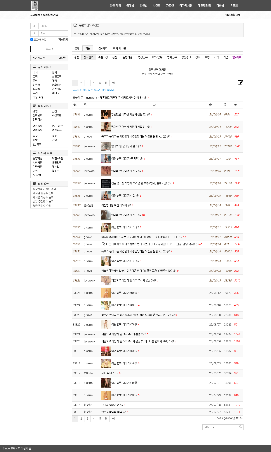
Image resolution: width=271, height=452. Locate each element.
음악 (35, 80)
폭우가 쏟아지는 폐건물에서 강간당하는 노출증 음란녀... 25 (133, 251)
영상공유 (37, 125)
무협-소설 (57, 158)
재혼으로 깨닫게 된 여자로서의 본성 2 (122, 334)
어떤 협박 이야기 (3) (122, 395)
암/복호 (37, 144)
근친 (54, 111)
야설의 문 (26, 448)
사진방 (157, 5)
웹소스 (55, 171)
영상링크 (57, 129)
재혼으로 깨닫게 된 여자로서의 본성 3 (132, 280)
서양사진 (37, 162)
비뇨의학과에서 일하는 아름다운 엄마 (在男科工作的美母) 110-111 (140, 237)
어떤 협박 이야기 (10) (123, 261)
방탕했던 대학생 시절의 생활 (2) (129, 114)
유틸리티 (57, 162)
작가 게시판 (119, 48)
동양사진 (37, 158)
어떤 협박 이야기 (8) (122, 305)
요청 (35, 136)
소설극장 (57, 115)
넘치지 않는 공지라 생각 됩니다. (97, 90)
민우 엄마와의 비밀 (111, 412)
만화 (35, 171)
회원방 (143, 5)
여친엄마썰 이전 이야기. (114, 205)
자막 (35, 140)
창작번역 (37, 115)
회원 (87, 48)
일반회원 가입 (233, 15)
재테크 (55, 93)
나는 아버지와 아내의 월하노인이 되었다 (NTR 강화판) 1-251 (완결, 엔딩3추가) (150, 244)
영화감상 (57, 84)
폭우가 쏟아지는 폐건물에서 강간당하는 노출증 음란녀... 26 (133, 136)
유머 (35, 76)
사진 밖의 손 (108, 373)
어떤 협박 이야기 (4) (122, 382)
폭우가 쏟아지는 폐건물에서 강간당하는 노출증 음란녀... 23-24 (136, 314)
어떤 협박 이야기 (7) (122, 324)
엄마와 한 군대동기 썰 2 (124, 171)
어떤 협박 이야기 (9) (122, 292)
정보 (54, 136)
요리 (35, 93)
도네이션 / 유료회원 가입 (44, 15)
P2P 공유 (57, 125)
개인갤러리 (204, 5)
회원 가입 (115, 5)
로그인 (49, 48)
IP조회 (234, 5)
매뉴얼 (55, 166)
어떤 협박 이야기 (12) (123, 195)
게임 (54, 80)
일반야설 (37, 119)
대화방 (220, 5)
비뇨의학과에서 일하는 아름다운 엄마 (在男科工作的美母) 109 (136, 270)
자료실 (170, 5)
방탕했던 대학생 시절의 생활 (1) (129, 126)
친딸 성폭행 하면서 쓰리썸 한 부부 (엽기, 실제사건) (139, 183)
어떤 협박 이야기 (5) (122, 363)
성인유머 (57, 76)
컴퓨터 (36, 84)
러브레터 (57, 89)
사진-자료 (101, 48)
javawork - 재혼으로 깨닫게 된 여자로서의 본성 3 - (115, 97)
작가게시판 (186, 5)
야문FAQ (38, 97)
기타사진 (37, 166)
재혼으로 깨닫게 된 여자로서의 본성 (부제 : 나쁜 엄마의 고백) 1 (136, 341)
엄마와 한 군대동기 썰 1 (124, 215)
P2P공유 (157, 57)
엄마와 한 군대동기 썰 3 (124, 146)
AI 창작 (37, 175)
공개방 (130, 5)
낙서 (35, 72)
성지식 (36, 89)
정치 (54, 72)
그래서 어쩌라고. (110, 405)
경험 (35, 111)
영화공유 (37, 129)
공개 (76, 48)
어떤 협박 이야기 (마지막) (125, 158)
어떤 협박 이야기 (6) (122, 351)
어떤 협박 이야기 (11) (123, 227)
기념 (54, 140)
